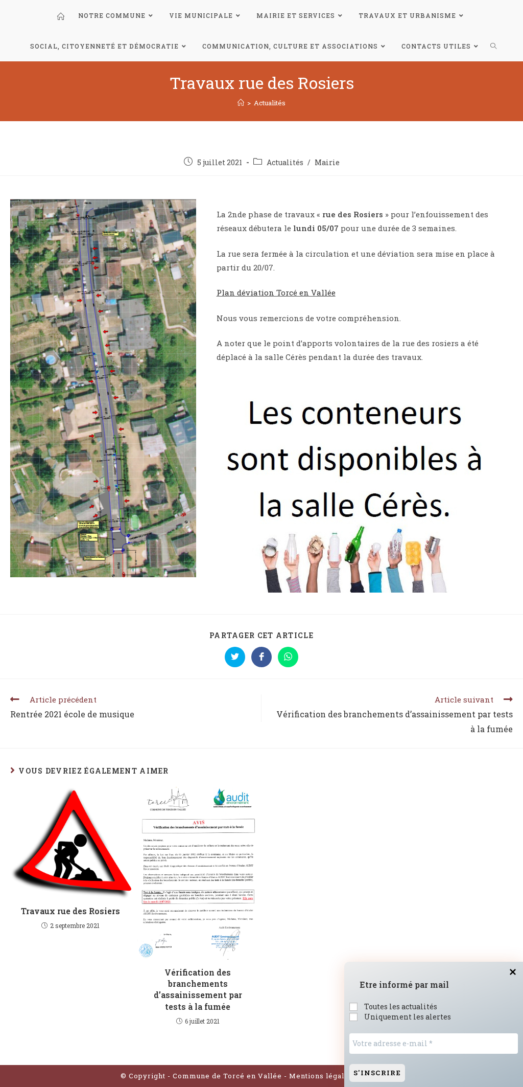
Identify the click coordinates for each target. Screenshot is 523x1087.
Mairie (327, 162)
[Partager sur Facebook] (261, 657)
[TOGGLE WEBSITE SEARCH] (494, 46)
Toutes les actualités (400, 1007)
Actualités (285, 162)
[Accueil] (240, 102)
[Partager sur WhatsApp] (288, 657)
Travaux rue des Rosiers (70, 910)
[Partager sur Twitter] (235, 657)
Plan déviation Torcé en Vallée (276, 292)
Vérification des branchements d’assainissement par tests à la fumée (198, 989)
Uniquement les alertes (407, 1017)
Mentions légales (322, 1075)
